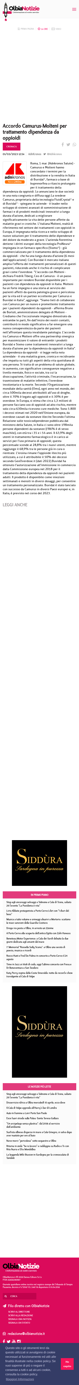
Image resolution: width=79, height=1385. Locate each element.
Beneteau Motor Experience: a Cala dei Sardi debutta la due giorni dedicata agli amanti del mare (37, 940)
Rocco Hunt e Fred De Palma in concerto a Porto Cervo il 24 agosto (36, 957)
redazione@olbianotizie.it (26, 1333)
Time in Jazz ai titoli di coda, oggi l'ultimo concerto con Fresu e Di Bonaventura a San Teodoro (38, 966)
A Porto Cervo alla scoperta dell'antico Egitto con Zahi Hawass (38, 933)
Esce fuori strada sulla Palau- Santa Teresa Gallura (32, 1118)
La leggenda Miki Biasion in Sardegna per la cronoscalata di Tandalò (37, 1156)
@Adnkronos (54, 154)
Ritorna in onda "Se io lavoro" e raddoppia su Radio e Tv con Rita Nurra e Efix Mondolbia (37, 1147)
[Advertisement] (39, 78)
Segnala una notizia (20, 1319)
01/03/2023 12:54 (13, 154)
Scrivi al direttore (19, 1311)
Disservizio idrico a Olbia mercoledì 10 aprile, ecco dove (35, 1102)
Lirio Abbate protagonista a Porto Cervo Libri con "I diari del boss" (37, 912)
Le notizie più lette (39, 1086)
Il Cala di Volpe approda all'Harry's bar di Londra (31, 1108)
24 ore (44, 29)
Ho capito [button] (67, 1364)
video (58, 29)
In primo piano (39, 895)
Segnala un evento (19, 1322)
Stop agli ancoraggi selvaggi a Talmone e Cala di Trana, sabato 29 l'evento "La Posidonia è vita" (38, 903)
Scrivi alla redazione (20, 1315)
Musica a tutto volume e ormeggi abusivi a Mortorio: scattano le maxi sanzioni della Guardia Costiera (38, 921)
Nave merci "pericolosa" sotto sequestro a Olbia (31, 1141)
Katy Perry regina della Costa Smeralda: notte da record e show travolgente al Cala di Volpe (39, 974)
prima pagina (27, 28)
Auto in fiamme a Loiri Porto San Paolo (26, 1113)
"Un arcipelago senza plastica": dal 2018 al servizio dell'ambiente (33, 1125)
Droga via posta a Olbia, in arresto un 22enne (29, 928)
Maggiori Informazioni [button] (20, 1379)
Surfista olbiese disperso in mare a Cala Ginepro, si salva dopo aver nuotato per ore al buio (39, 1133)
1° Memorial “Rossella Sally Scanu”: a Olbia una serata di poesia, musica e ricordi (35, 948)
